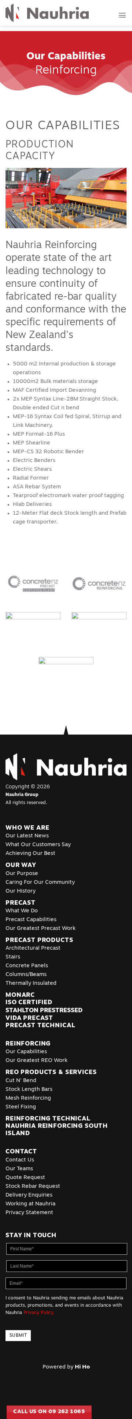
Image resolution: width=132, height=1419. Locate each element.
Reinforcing (28, 1044)
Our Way (21, 865)
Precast (21, 903)
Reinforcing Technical (48, 1119)
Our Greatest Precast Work (41, 928)
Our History (21, 891)
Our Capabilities (26, 1052)
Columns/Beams (26, 974)
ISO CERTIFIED (29, 1002)
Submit (18, 1335)
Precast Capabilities (31, 920)
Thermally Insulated (31, 983)
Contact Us (20, 1160)
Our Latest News (27, 836)
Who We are (27, 828)
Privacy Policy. (39, 1313)
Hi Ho (82, 1367)
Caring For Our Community (40, 882)
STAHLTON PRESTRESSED (44, 1010)
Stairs (13, 957)
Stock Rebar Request (33, 1186)
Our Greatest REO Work (36, 1060)
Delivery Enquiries (29, 1195)
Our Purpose (22, 873)
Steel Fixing (21, 1107)
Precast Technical (40, 1025)
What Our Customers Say (38, 845)
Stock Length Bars (29, 1089)
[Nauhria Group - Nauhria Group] (47, 13)
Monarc (20, 995)
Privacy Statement (29, 1213)
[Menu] (122, 15)
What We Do (22, 911)
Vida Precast (29, 1018)
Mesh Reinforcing (28, 1098)
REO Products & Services (51, 1072)
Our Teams (19, 1169)
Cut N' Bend (21, 1081)
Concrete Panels (27, 966)
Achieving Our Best (30, 853)
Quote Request (25, 1177)
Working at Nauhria (30, 1204)
